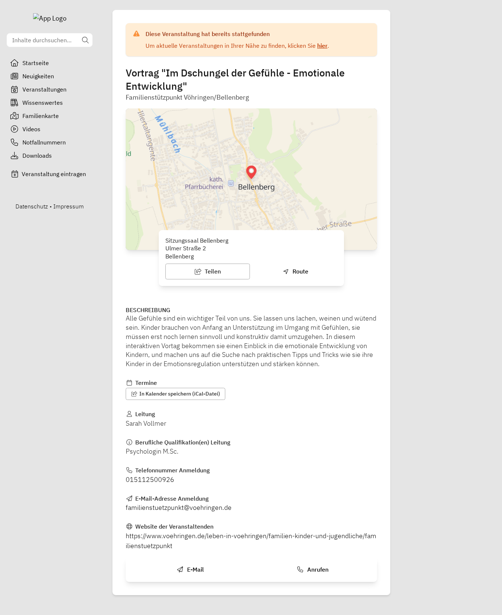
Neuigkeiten (38, 76)
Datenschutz (31, 206)
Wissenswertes (42, 102)
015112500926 (150, 479)
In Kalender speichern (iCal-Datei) (179, 393)
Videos (31, 129)
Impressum (68, 206)
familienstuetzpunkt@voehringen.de (179, 507)
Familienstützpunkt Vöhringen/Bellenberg (187, 97)
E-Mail (195, 569)
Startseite (35, 63)
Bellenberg (179, 256)
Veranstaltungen (44, 89)
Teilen (212, 271)
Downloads (37, 155)
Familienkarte (40, 115)
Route (299, 271)
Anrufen (317, 569)
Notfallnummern (44, 142)
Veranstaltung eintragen (54, 174)
